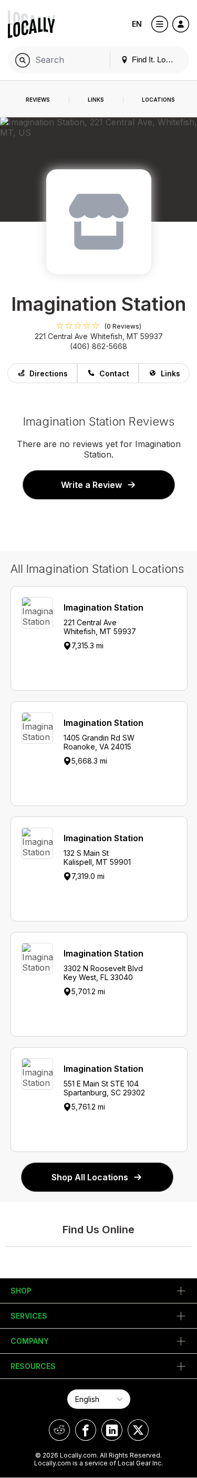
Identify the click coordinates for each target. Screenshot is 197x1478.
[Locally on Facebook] (85, 1430)
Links (170, 373)
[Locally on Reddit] (59, 1430)
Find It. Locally (155, 59)
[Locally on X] (138, 1430)
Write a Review (91, 485)
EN (137, 23)
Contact (114, 373)
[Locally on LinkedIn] (111, 1430)
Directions (48, 373)
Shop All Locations (89, 1177)
